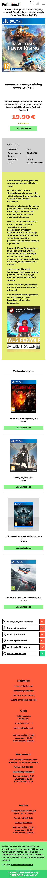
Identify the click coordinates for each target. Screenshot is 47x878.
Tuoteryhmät (19, 10)
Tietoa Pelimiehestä (23, 686)
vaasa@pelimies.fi (23, 823)
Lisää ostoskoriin (23, 128)
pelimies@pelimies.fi (23, 728)
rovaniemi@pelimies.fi (23, 772)
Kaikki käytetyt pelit (23, 12)
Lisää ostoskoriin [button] (23, 428)
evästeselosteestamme (22, 865)
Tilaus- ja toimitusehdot (24, 695)
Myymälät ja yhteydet (23, 691)
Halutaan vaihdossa (16, 654)
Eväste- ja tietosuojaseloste (24, 700)
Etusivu (7, 10)
